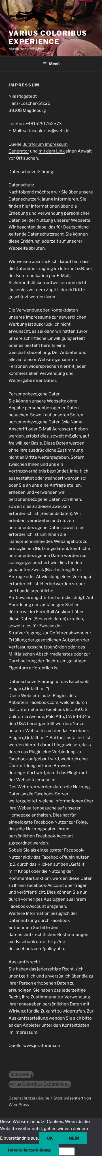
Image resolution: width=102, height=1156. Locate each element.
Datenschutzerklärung (29, 1150)
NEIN (74, 1138)
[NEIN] (67, 1151)
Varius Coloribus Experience (47, 37)
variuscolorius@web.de (46, 130)
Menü (54, 63)
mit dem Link (52, 151)
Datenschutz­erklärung (28, 1098)
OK (50, 1138)
